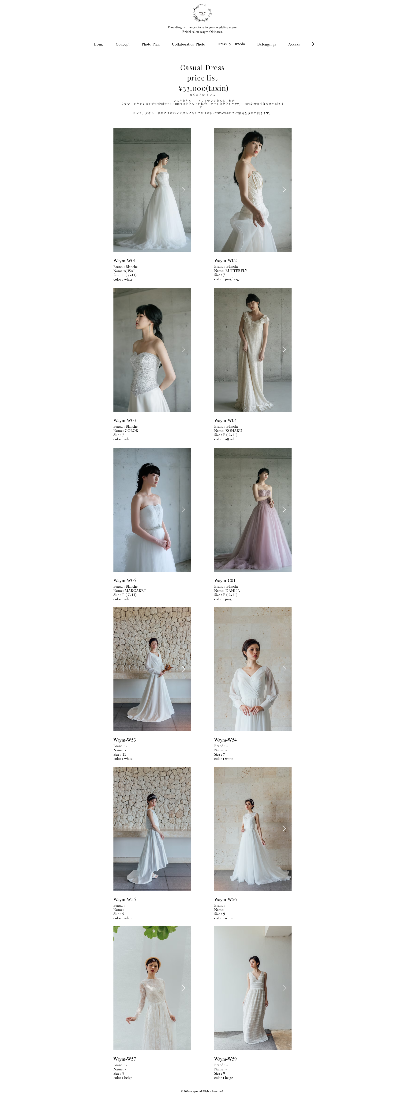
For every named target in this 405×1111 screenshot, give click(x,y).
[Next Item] (183, 190)
